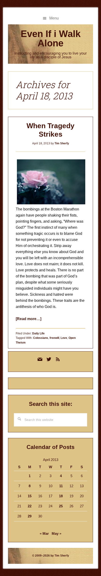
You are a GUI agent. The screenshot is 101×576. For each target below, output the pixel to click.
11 (61, 486)
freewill (54, 338)
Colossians (40, 338)
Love (64, 338)
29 (29, 516)
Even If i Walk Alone (51, 38)
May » (56, 533)
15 (29, 496)
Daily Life (38, 333)
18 (61, 496)
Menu (54, 18)
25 (61, 506)
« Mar (44, 533)
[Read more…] (28, 319)
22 (29, 506)
